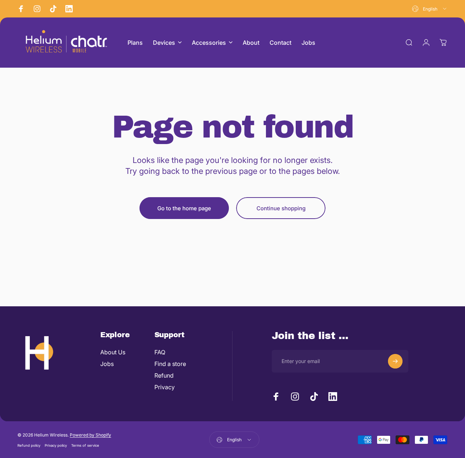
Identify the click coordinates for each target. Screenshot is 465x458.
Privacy (164, 387)
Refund (164, 375)
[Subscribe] (395, 361)
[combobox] (430, 8)
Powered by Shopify (90, 435)
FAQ (159, 352)
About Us (112, 352)
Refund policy (28, 445)
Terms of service (85, 445)
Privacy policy (56, 445)
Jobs (107, 363)
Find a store (170, 363)
